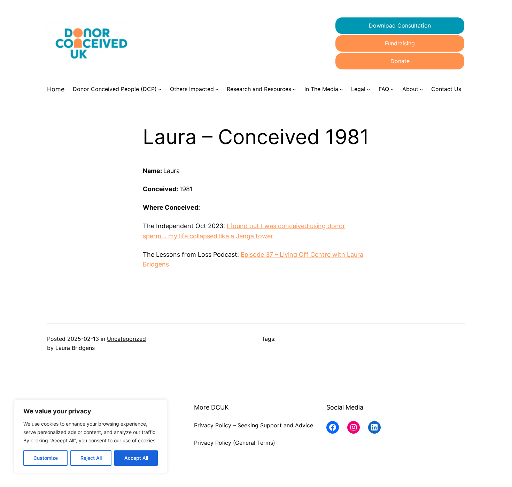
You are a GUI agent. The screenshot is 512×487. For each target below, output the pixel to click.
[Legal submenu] (368, 89)
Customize (45, 458)
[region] (90, 436)
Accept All (136, 458)
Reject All (91, 458)
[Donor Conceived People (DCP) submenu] (160, 89)
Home (55, 89)
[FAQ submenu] (392, 89)
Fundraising (400, 43)
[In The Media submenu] (341, 89)
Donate (400, 61)
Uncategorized (126, 338)
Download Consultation (400, 25)
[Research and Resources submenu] (294, 89)
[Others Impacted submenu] (217, 89)
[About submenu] (421, 89)
